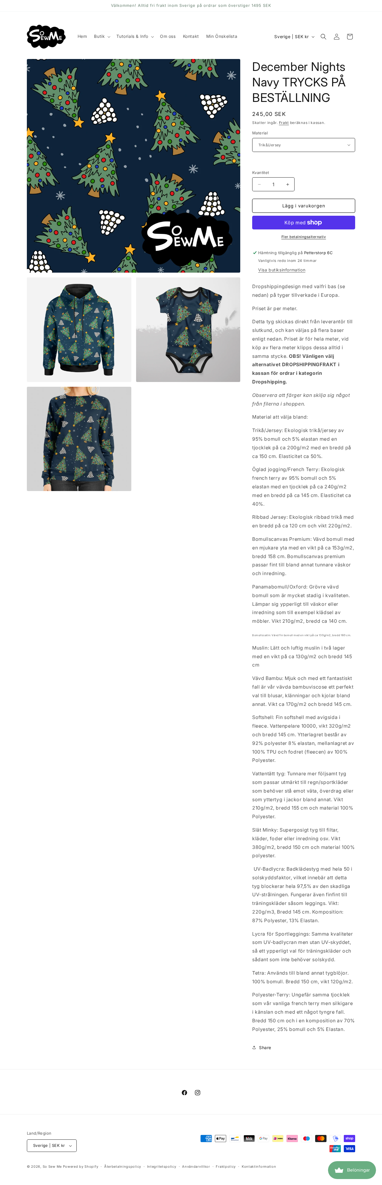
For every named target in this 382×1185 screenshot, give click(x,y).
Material (260, 133)
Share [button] (265, 1047)
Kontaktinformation (259, 1166)
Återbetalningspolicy (122, 1166)
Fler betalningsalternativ (303, 236)
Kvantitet (260, 172)
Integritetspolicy (161, 1166)
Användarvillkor (196, 1166)
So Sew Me (52, 1166)
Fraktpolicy (226, 1166)
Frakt (284, 122)
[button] (101, 36)
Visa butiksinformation (281, 269)
